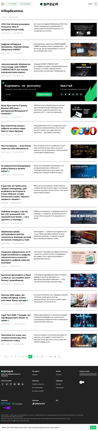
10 (42, 356)
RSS (57, 400)
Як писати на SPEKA (38, 391)
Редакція (34, 374)
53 (55, 356)
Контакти (58, 374)
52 (50, 356)
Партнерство (60, 387)
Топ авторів (13, 4)
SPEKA (6, 415)
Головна (3, 17)
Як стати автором (25, 4)
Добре (93, 427)
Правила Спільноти (38, 384)
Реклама (58, 384)
